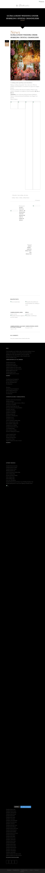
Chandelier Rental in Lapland (11, 467)
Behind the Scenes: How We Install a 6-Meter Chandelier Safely (18, 356)
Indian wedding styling (10, 477)
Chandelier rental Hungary (11, 850)
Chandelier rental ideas (10, 409)
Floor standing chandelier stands (12, 422)
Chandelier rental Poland (10, 852)
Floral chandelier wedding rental (12, 423)
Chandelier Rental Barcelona (11, 822)
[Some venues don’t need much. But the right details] (31, 749)
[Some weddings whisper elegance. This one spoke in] (14, 787)
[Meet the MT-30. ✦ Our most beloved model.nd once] (31, 505)
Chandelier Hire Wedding (11, 411)
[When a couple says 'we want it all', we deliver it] (14, 753)
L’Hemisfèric (13, 94)
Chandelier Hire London (10, 817)
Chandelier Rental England (11, 831)
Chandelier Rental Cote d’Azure (12, 833)
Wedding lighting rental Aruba (11, 370)
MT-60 (12, 93)
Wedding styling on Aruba (11, 372)
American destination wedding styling (13, 420)
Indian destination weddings (11, 430)
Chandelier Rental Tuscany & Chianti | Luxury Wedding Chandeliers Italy (19, 481)
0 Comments (37, 200)
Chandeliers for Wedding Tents (12, 415)
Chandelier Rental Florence (11, 847)
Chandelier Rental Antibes (11, 846)
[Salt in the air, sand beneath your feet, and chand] (31, 780)
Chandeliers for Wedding (10, 412)
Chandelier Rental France (11, 838)
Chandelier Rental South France (12, 828)
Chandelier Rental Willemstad (11, 365)
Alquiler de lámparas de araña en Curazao (14, 369)
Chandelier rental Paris (10, 823)
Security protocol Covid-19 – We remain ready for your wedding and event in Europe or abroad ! (22, 214)
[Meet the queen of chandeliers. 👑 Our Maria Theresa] (31, 703)
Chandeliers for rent (10, 417)
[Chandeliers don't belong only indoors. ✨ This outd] (31, 666)
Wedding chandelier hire (10, 414)
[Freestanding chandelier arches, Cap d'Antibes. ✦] (31, 535)
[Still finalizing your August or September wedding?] (31, 569)
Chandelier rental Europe (10, 839)
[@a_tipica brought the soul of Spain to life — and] (14, 537)
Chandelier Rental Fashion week (12, 426)
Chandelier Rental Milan (10, 836)
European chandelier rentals (11, 357)
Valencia (17, 197)
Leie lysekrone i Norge (10, 439)
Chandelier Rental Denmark (11, 830)
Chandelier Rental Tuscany (11, 814)
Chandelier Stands (24, 870)
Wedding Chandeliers (10, 401)
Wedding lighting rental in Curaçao (12, 373)
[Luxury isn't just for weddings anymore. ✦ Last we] (14, 568)
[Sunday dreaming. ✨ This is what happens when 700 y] (31, 724)
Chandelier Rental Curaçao (11, 364)
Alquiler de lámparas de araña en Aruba (13, 367)
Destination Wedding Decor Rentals (12, 431)
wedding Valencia (26, 197)
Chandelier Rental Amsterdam (11, 466)
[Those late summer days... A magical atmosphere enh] (14, 497)
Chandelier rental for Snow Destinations (13, 399)
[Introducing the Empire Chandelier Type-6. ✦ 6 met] (14, 627)
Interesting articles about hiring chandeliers (14, 407)
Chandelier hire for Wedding (11, 425)
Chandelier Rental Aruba (10, 362)
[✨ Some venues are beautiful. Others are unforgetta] (31, 633)
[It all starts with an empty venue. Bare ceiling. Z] (14, 598)
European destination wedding (11, 475)
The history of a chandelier (11, 404)
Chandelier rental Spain (10, 819)
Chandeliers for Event (10, 419)
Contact (31, 870)
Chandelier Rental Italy (10, 815)
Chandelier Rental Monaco (11, 826)
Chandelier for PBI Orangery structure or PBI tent (15, 403)
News (15, 32)
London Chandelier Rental (11, 434)
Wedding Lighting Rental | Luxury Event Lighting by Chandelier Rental (19, 483)
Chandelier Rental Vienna (11, 841)
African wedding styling (10, 473)
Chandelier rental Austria (11, 849)
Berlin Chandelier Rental (10, 435)
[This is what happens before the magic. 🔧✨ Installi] (14, 703)
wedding (20, 197)
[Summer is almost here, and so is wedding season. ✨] (14, 726)
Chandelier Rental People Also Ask (12, 406)
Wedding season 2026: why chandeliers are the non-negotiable (17, 354)
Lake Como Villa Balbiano (11, 480)
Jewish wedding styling (10, 478)
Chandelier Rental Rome (10, 834)
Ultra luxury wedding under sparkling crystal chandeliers (24, 36)
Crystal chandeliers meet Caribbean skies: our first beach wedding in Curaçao (20, 351)
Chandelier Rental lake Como (11, 825)
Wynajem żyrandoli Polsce (11, 437)
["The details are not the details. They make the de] (31, 599)
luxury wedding (20, 195)
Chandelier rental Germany (11, 812)
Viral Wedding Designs (10, 428)
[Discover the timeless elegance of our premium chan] (14, 672)
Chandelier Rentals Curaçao (11, 469)
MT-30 (36, 91)
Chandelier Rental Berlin (10, 842)
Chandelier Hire (16, 870)
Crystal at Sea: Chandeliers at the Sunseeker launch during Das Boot (18, 353)
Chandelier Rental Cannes (11, 844)
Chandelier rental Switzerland (11, 820)
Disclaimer (9, 870)
